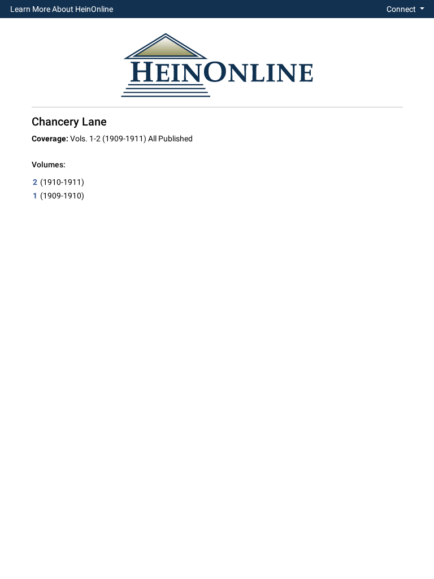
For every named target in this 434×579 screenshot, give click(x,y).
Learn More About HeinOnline (61, 9)
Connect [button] (402, 9)
